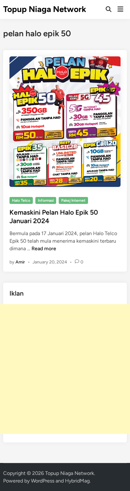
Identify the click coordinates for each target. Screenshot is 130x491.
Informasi (46, 200)
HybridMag (77, 481)
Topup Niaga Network (44, 9)
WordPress (42, 481)
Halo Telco (21, 200)
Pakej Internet (73, 200)
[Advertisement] (65, 369)
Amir (20, 262)
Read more (44, 248)
